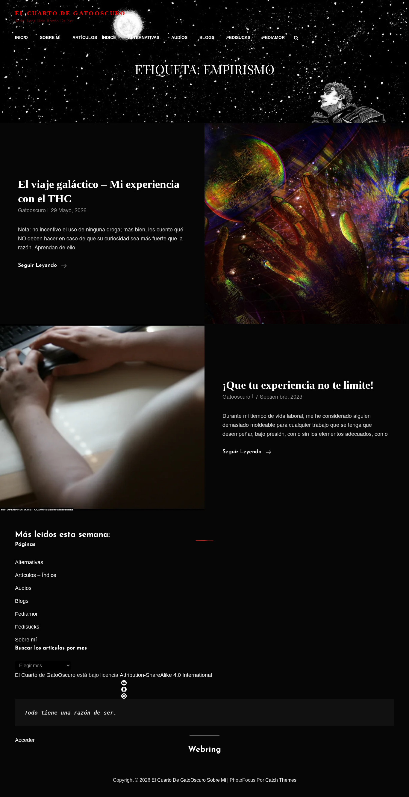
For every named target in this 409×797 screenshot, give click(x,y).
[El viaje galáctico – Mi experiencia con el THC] (307, 223)
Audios (179, 37)
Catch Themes (280, 780)
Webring (204, 750)
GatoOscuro (60, 675)
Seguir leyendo (42, 266)
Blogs (206, 37)
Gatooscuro (32, 210)
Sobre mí (50, 37)
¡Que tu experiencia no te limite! (298, 385)
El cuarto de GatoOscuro (70, 13)
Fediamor (273, 37)
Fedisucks (238, 37)
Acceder (25, 740)
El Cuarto (26, 675)
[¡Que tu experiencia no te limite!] (102, 417)
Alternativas (143, 37)
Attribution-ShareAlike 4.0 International (166, 675)
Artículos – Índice (94, 37)
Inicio (21, 37)
